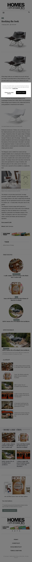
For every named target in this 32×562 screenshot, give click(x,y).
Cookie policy (15, 88)
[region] (16, 89)
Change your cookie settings (9, 93)
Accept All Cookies (21, 92)
